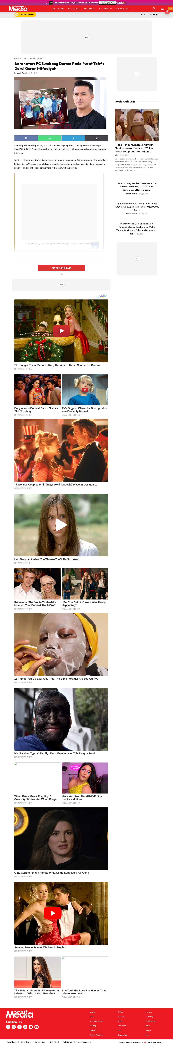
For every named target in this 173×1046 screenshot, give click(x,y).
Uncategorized (35, 58)
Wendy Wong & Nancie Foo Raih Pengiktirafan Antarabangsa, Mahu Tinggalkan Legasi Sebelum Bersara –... (136, 227)
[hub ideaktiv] (162, 7)
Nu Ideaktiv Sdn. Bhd (138, 1042)
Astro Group (158, 1042)
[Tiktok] (151, 14)
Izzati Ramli (22, 73)
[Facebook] (141, 14)
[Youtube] (154, 14)
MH (116, 155)
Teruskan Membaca (61, 268)
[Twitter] (147, 14)
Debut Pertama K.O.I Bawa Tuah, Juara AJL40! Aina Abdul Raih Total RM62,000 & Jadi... (137, 206)
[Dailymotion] (157, 14)
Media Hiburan (20, 58)
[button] (154, 8)
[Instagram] (144, 14)
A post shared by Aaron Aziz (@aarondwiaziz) (45, 244)
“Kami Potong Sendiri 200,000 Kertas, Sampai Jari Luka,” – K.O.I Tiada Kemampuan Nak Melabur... (137, 186)
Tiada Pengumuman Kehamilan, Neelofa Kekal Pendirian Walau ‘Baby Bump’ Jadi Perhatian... (134, 148)
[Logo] (18, 8)
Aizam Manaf (131, 194)
